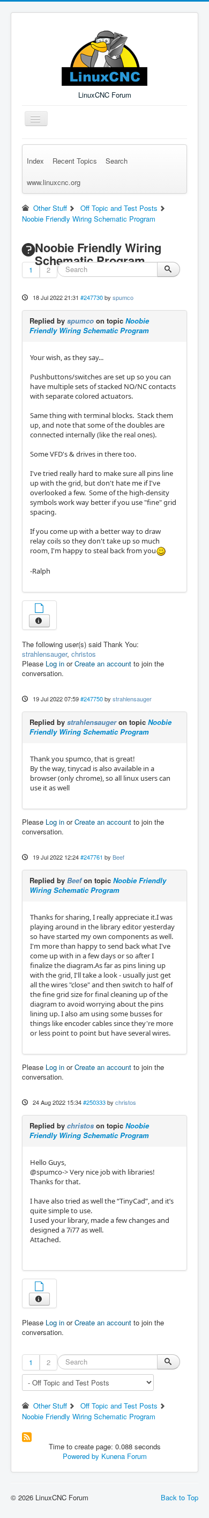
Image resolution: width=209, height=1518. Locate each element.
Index (35, 161)
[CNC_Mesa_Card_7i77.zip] (39, 1287)
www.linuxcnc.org (53, 182)
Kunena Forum (124, 1456)
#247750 (91, 698)
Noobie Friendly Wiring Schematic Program (89, 325)
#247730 (91, 297)
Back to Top (179, 1497)
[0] (161, 550)
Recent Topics (75, 161)
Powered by (81, 1456)
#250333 (94, 1102)
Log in (55, 663)
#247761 (91, 857)
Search (117, 161)
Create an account (102, 663)
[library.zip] (39, 609)
